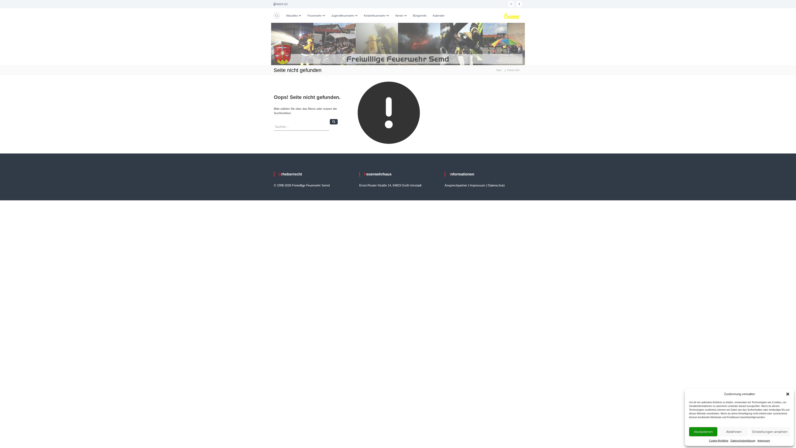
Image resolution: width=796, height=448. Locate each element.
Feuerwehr (314, 15)
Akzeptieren (703, 432)
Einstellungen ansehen (770, 432)
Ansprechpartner (456, 185)
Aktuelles (292, 15)
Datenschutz (496, 185)
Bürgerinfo (420, 15)
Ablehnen (733, 432)
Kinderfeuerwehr (375, 15)
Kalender (439, 15)
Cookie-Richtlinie (718, 440)
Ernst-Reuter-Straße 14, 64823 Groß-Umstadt (390, 185)
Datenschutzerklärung (742, 440)
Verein (399, 15)
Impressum (763, 440)
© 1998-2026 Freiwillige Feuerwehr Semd (302, 185)
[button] (788, 394)
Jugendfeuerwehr (342, 15)
